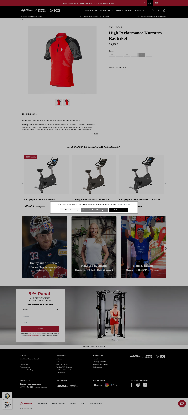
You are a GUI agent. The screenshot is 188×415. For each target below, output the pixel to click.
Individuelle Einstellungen (70, 210)
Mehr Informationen (124, 204)
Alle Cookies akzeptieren (119, 210)
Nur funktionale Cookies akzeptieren (95, 210)
